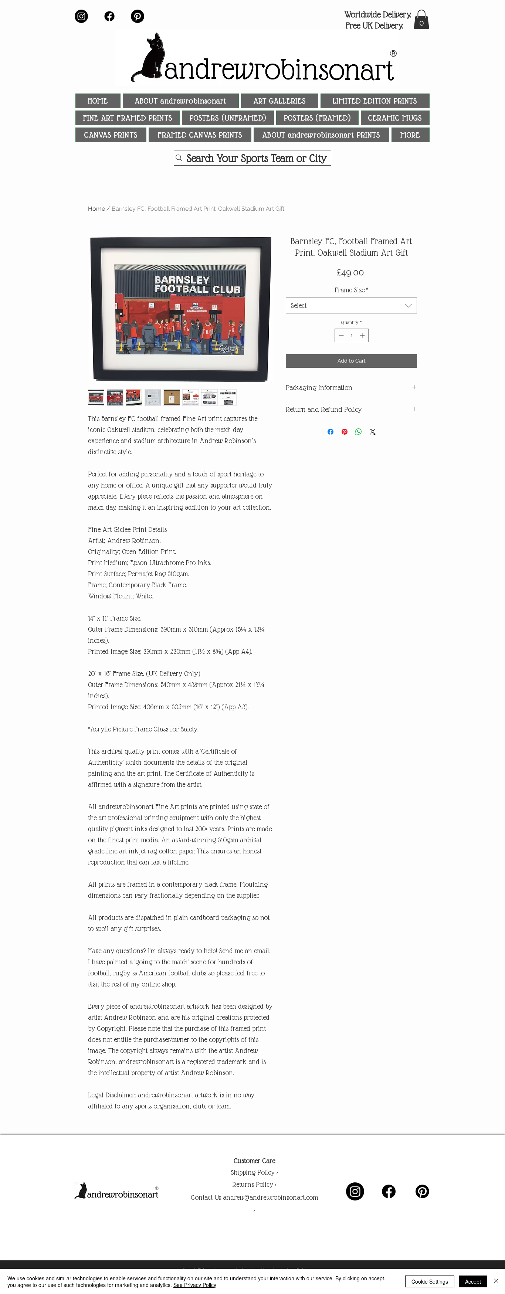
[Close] (496, 1281)
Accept (473, 1281)
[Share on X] (372, 431)
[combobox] (351, 305)
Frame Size (351, 290)
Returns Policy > (254, 1184)
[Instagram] (81, 16)
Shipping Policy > (254, 1172)
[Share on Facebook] (330, 431)
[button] (421, 19)
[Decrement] (340, 335)
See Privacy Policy (194, 1284)
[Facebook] (109, 16)
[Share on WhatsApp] (358, 431)
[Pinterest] (137, 16)
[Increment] (362, 335)
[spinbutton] (351, 335)
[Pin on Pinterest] (344, 431)
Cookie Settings (429, 1281)
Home (96, 208)
